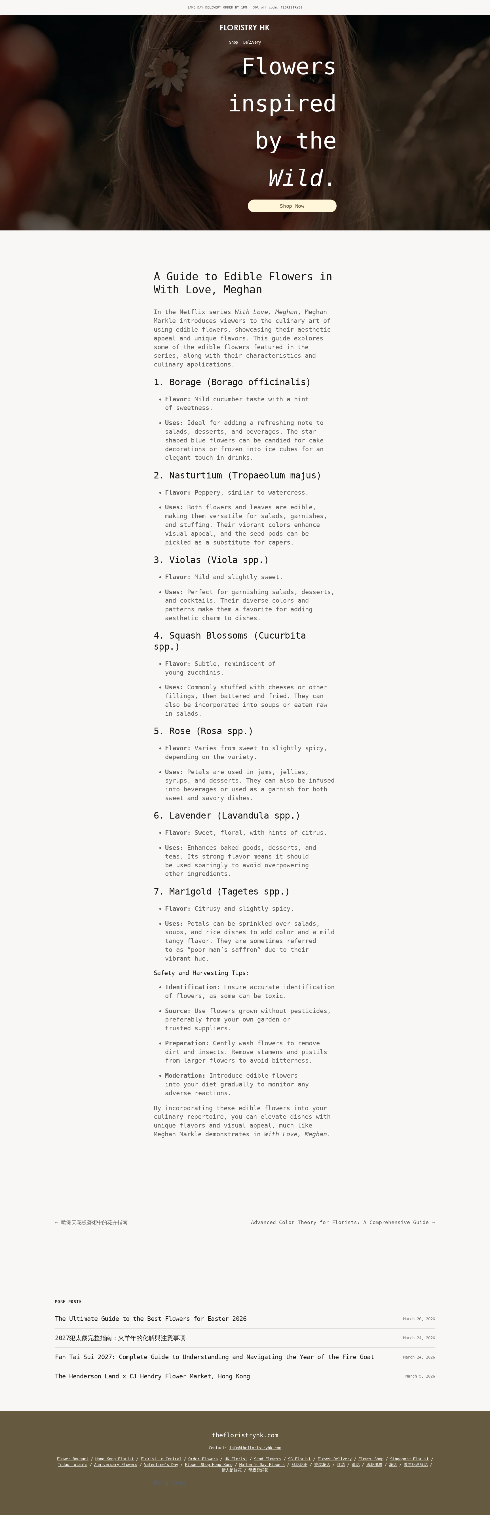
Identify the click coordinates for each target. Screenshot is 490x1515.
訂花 (341, 1464)
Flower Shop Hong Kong (209, 1464)
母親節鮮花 (258, 1470)
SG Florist (299, 1459)
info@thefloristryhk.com (255, 1448)
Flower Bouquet (72, 1459)
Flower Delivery (335, 1459)
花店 (393, 1464)
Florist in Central (161, 1459)
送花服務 (374, 1464)
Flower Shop (370, 1459)
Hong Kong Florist (114, 1459)
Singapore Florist (409, 1459)
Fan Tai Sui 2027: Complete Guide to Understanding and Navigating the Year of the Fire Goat (214, 1357)
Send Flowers (267, 1459)
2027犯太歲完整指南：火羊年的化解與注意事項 (120, 1338)
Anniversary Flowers (115, 1464)
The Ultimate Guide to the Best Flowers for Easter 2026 (150, 1318)
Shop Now (292, 206)
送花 (356, 1464)
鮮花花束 (299, 1464)
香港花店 (322, 1464)
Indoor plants (72, 1464)
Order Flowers (203, 1459)
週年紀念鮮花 (416, 1464)
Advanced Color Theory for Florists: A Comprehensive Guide (340, 1222)
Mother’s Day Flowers (262, 1464)
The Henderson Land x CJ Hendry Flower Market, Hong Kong (152, 1376)
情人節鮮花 (232, 1470)
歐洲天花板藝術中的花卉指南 (94, 1222)
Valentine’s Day (161, 1464)
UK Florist (236, 1459)
